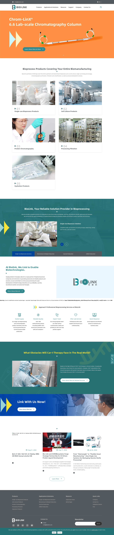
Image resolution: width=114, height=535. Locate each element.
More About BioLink (15, 291)
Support (70, 7)
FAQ (94, 506)
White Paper (69, 502)
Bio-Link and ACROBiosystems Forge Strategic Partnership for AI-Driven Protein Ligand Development (56, 456)
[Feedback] (112, 362)
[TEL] (112, 358)
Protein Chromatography (24, 148)
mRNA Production (90, 254)
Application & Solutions (51, 7)
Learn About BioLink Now (34, 44)
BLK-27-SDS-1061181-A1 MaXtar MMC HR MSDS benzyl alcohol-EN (25, 455)
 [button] (62, 244)
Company (78, 7)
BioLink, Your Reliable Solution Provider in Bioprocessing (57, 208)
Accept (59, 532)
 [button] (66, 244)
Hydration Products (22, 186)
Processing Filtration (69, 148)
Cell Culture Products (69, 111)
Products (39, 7)
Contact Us (87, 7)
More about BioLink (26, 409)
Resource (63, 7)
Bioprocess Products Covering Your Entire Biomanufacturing (57, 68)
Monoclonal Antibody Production (45, 254)
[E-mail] (112, 355)
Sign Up (98, 523)
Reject (54, 532)
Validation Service (97, 504)
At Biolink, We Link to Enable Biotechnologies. (22, 268)
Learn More (57, 479)
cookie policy (94, 530)
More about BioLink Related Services (75, 380)
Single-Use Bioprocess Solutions (70, 224)
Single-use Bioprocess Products (27, 111)
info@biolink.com (19, 2)
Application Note (70, 499)
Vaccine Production (68, 254)
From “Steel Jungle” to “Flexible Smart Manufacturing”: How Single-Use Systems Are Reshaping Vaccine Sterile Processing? (87, 457)
